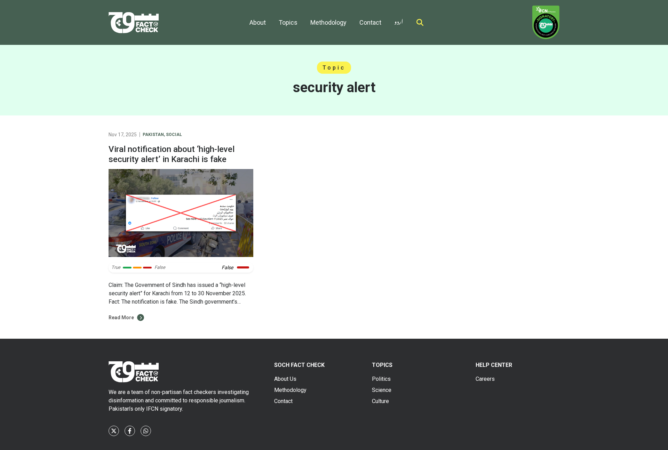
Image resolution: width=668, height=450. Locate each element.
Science (381, 390)
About (257, 22)
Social (174, 134)
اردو (398, 20)
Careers (485, 379)
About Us (285, 379)
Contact (370, 22)
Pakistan (153, 134)
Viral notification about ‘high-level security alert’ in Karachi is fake (171, 154)
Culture (380, 401)
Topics (288, 22)
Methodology (328, 22)
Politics (381, 379)
